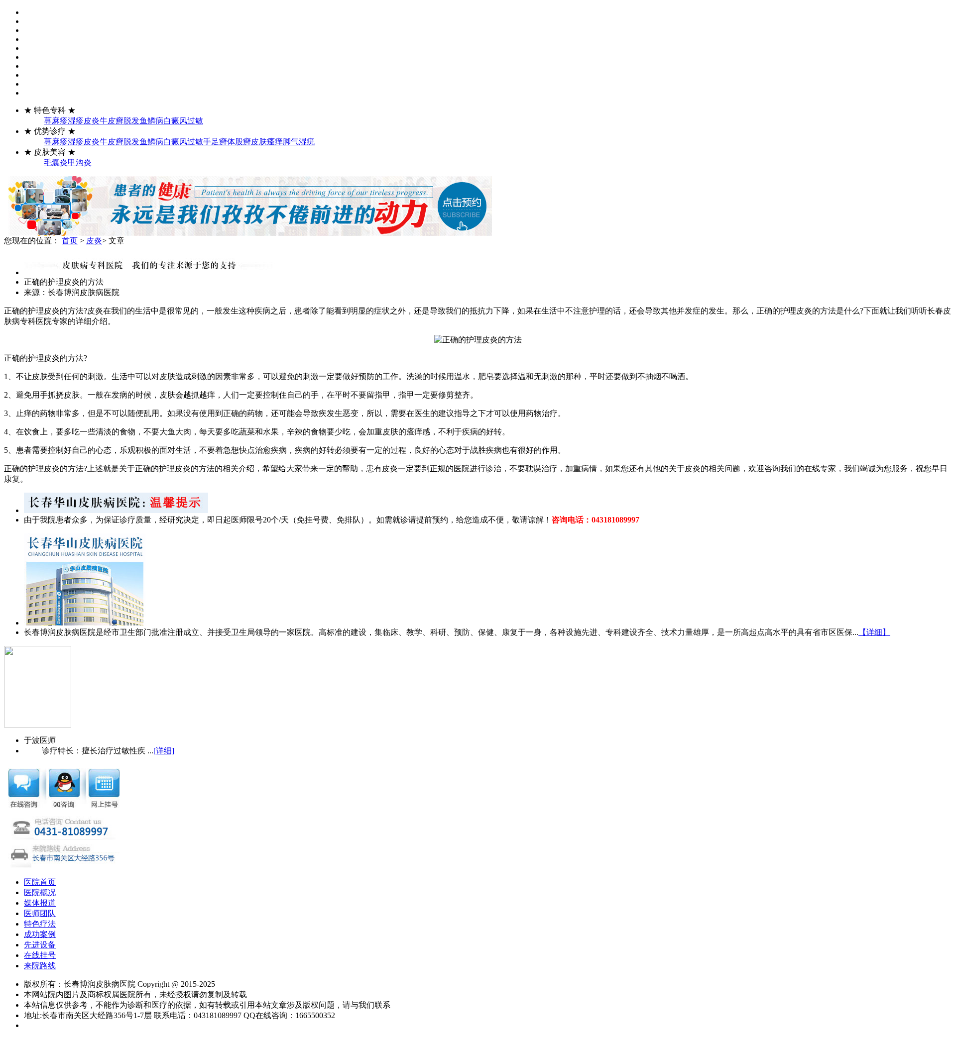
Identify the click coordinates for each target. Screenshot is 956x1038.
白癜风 (175, 120)
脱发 (131, 120)
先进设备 (40, 944)
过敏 (195, 120)
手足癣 (215, 141)
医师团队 (40, 913)
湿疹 (76, 120)
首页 (70, 240)
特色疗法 (40, 924)
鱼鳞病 (151, 120)
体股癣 (239, 141)
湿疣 (307, 141)
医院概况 (40, 892)
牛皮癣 (111, 120)
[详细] (163, 750)
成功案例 (40, 934)
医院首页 (40, 882)
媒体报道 (40, 903)
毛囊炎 (56, 162)
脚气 (291, 141)
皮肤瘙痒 (267, 141)
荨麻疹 (56, 120)
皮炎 (92, 120)
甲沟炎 (80, 162)
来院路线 (40, 965)
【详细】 (874, 632)
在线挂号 (40, 955)
